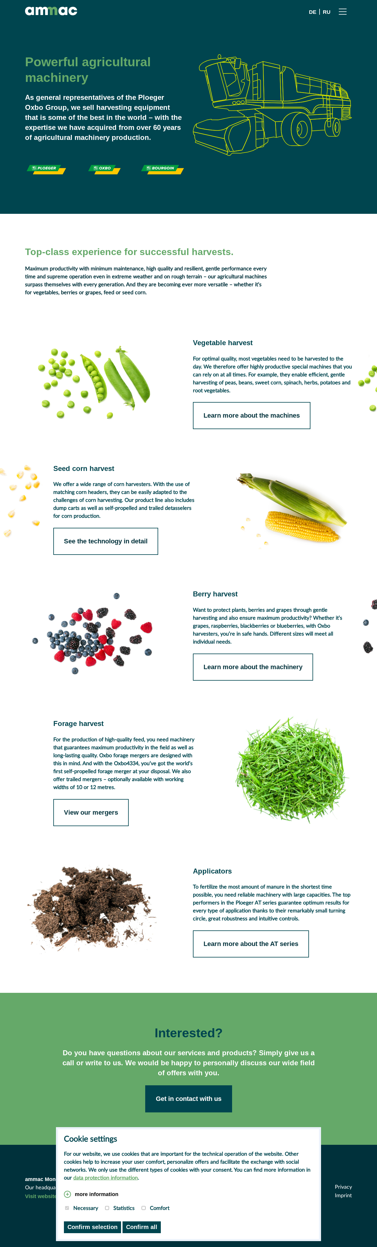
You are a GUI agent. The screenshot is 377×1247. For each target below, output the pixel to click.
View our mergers (91, 812)
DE (312, 12)
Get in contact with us (188, 1098)
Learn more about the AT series (251, 943)
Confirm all (141, 1227)
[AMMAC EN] (51, 11)
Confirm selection (92, 1227)
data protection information (105, 1178)
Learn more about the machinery (253, 667)
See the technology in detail (106, 541)
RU (326, 12)
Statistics (123, 1208)
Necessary (85, 1208)
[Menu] (342, 11)
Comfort (158, 1208)
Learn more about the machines (252, 415)
